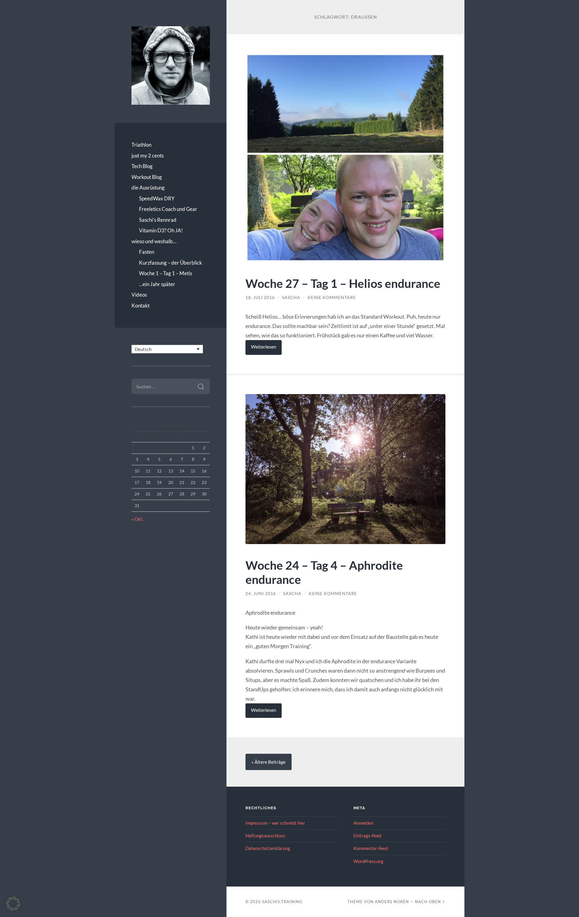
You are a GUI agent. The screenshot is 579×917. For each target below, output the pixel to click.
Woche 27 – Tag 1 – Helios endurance (342, 283)
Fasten (146, 252)
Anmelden (363, 823)
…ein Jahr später (157, 284)
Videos (139, 294)
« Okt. (137, 519)
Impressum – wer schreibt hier (275, 823)
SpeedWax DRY (157, 198)
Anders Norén (392, 901)
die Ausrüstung (148, 187)
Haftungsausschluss (265, 835)
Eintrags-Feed (367, 835)
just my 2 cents (147, 155)
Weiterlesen (263, 346)
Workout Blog (146, 177)
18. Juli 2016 (260, 297)
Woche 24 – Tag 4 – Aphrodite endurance (324, 572)
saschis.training (282, 901)
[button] (13, 903)
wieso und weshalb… (153, 241)
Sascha (291, 297)
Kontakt (140, 305)
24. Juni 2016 (260, 593)
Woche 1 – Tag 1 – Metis (165, 273)
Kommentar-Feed (370, 848)
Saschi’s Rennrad (157, 220)
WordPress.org (368, 861)
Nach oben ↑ (430, 901)
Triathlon (141, 145)
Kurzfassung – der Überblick (170, 262)
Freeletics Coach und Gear (168, 209)
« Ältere (269, 762)
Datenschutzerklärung (267, 848)
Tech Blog (142, 166)
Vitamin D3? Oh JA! (161, 230)
